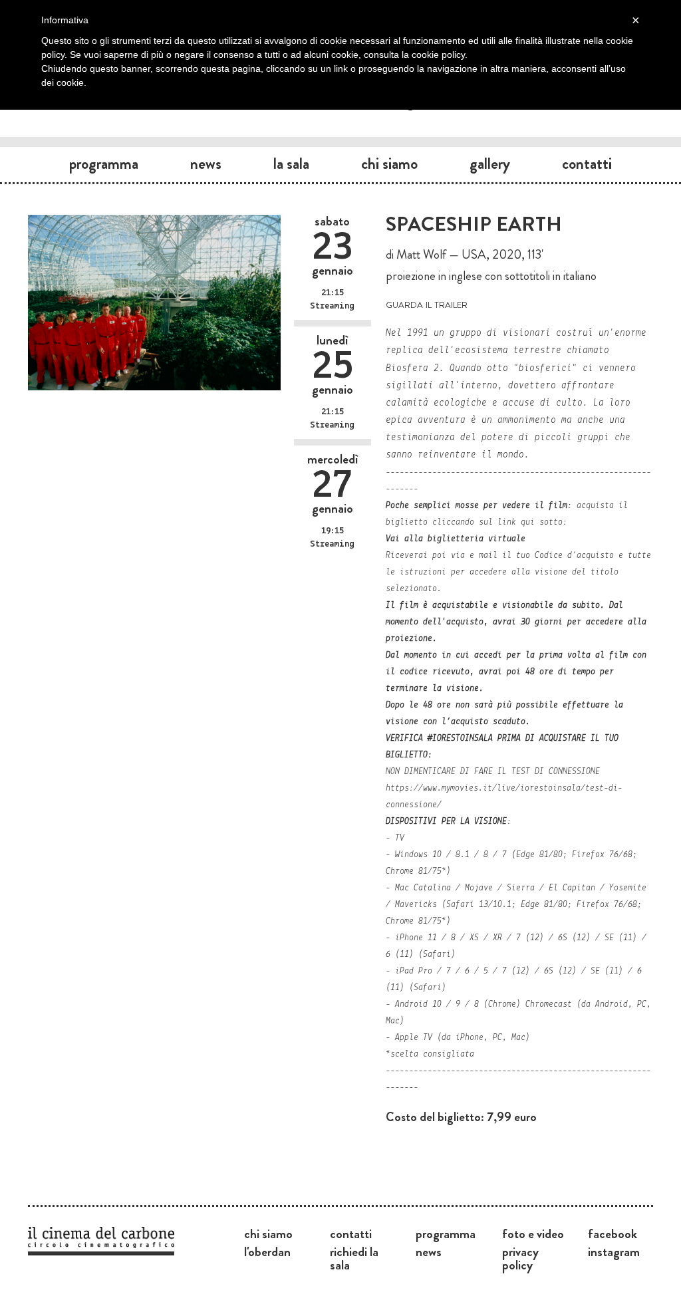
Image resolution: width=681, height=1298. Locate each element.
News (205, 163)
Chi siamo (389, 163)
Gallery (490, 163)
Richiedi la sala (354, 1258)
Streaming (332, 306)
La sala (291, 163)
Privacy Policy (520, 1258)
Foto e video (533, 1233)
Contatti (587, 163)
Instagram (614, 1251)
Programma (103, 163)
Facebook (612, 1233)
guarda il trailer (427, 304)
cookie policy (438, 54)
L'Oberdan (267, 1251)
